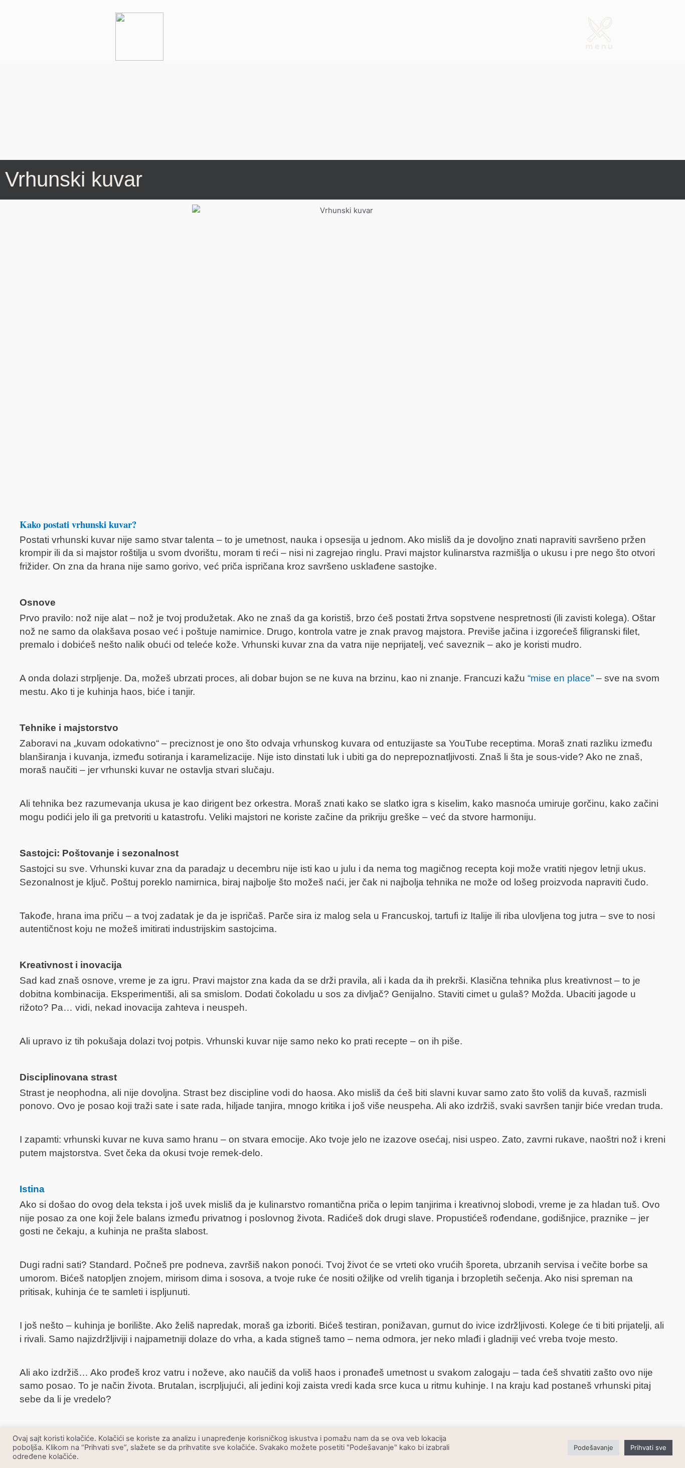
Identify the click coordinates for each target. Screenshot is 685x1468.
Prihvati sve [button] (648, 1447)
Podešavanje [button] (593, 1447)
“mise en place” (561, 678)
